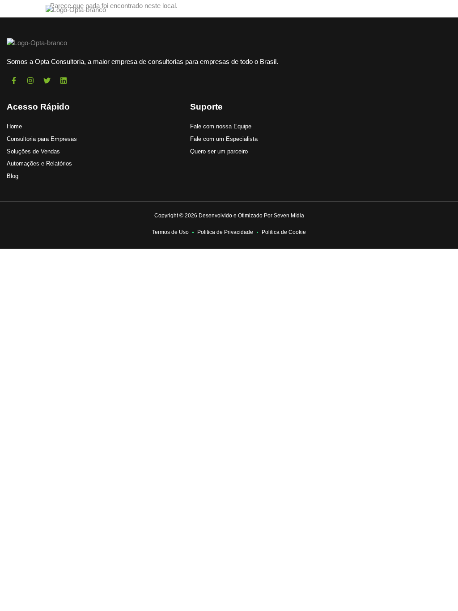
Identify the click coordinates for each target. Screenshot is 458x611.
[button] (20, 10)
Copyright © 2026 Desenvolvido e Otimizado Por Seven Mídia (229, 215)
